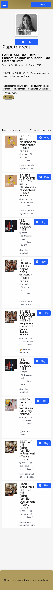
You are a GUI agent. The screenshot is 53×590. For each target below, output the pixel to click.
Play (28, 41)
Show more (11, 93)
